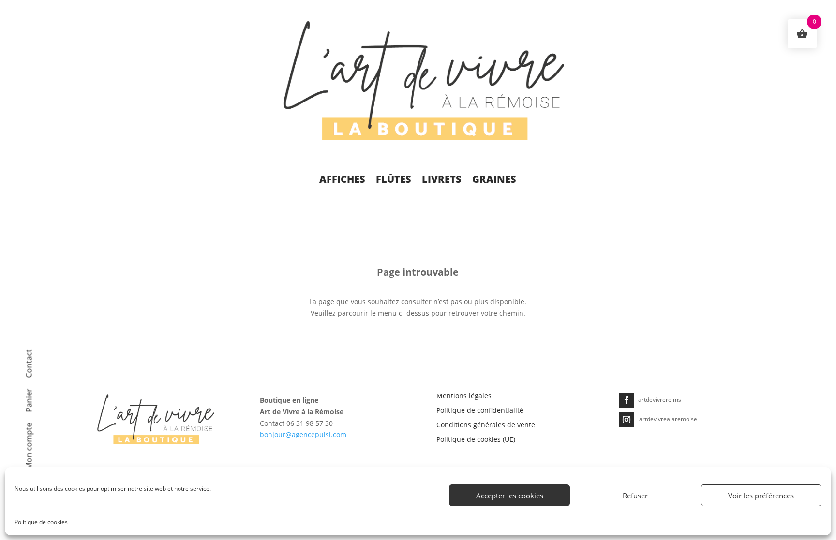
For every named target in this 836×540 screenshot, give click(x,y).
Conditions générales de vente (485, 425)
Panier (30, 400)
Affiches (342, 179)
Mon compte (30, 446)
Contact (30, 364)
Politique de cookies (41, 522)
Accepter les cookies (509, 495)
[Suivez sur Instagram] (626, 419)
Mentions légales (464, 396)
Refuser (635, 495)
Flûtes (393, 179)
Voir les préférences (761, 495)
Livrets (442, 179)
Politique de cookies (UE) (475, 440)
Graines (494, 179)
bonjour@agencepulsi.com (303, 434)
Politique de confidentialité (479, 411)
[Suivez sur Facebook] (626, 400)
